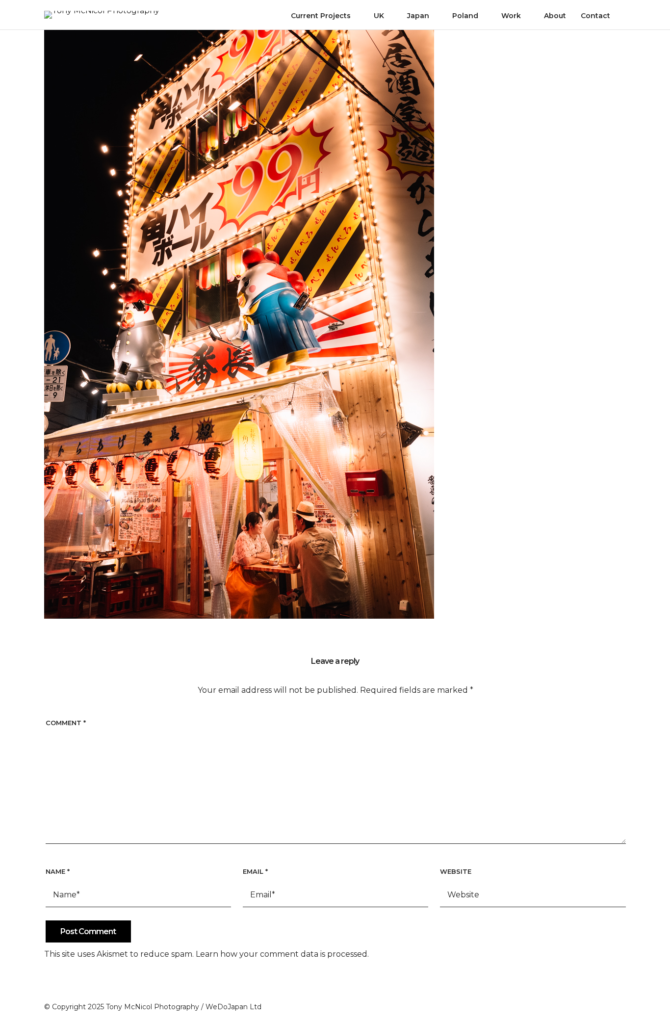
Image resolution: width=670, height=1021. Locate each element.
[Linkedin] (622, 1005)
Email (255, 871)
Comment (66, 723)
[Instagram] (604, 1005)
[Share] (622, 17)
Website (455, 871)
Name (58, 871)
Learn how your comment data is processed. (282, 954)
